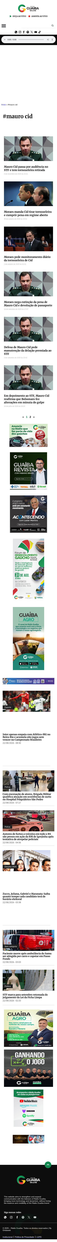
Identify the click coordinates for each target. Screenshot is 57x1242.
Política (8, 986)
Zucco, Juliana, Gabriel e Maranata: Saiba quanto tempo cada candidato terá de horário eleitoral (26, 896)
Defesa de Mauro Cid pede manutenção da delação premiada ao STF (27, 350)
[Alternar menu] (3, 25)
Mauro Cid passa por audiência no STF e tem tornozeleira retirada (26, 168)
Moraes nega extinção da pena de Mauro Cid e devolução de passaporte (28, 303)
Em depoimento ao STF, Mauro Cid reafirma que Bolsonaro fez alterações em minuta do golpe (26, 399)
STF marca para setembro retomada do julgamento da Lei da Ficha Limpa (25, 996)
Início (3, 105)
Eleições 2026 (10, 867)
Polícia (7, 787)
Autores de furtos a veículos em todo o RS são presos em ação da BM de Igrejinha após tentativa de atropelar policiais (28, 836)
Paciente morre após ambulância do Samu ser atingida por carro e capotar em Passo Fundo (27, 956)
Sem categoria (11, 946)
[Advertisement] (28, 72)
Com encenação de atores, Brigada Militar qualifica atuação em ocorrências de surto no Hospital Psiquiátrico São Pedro (27, 797)
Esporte (8, 707)
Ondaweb (7, 1230)
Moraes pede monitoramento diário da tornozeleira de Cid (27, 258)
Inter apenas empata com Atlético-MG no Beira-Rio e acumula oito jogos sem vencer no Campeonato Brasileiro (26, 737)
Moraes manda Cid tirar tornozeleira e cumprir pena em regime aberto (28, 213)
